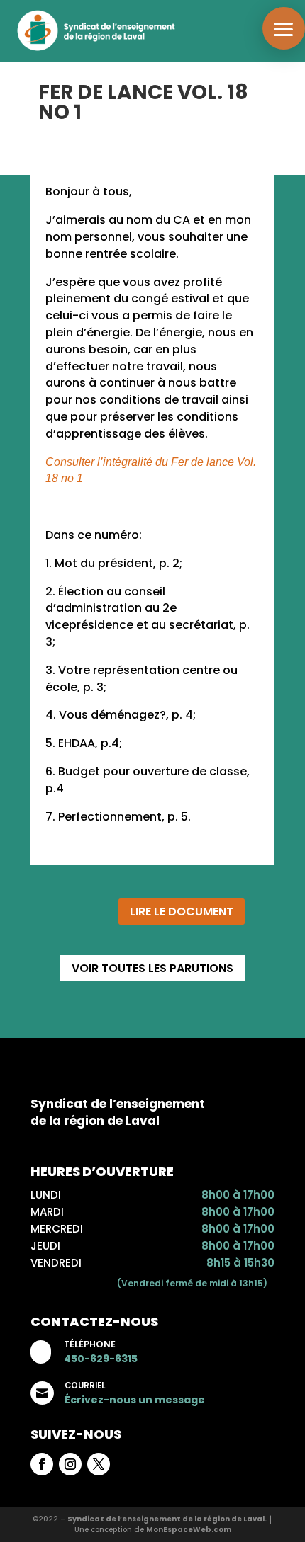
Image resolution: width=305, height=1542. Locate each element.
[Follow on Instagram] (70, 1464)
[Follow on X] (98, 1464)
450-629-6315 (101, 1359)
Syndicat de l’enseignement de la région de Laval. (167, 1519)
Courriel (85, 1385)
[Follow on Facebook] (41, 1464)
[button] (283, 28)
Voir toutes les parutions (152, 968)
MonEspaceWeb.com (188, 1529)
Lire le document (181, 911)
